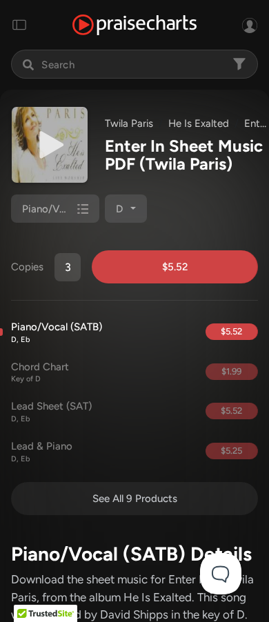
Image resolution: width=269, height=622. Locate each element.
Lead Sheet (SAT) (51, 411)
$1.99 (231, 371)
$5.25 (231, 450)
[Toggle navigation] (19, 25)
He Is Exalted (198, 123)
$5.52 (175, 267)
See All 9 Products (134, 498)
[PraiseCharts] (134, 25)
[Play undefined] (50, 145)
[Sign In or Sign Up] (249, 25)
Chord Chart (40, 372)
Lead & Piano (41, 451)
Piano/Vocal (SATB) (56, 332)
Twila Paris (129, 123)
